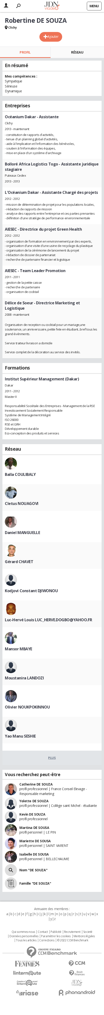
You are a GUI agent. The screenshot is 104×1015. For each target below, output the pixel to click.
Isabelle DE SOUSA (34, 854)
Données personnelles (23, 936)
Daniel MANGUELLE (22, 532)
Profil (25, 52)
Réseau (77, 52)
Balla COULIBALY (20, 474)
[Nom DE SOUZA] (11, 870)
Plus (52, 757)
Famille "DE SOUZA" (35, 883)
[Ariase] (27, 992)
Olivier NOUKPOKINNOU (27, 707)
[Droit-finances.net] (77, 973)
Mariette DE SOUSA (35, 841)
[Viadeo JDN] (77, 983)
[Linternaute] (27, 973)
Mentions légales (84, 936)
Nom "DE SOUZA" (33, 870)
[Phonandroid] (77, 993)
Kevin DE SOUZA (32, 814)
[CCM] (77, 963)
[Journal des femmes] (27, 964)
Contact (43, 932)
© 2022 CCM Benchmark (72, 940)
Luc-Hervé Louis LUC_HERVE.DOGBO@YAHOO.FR (48, 619)
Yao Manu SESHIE (20, 736)
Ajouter (52, 36)
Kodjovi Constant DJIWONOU (31, 590)
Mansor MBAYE (18, 649)
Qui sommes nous (23, 932)
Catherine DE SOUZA (35, 784)
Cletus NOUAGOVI (21, 503)
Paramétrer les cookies (56, 936)
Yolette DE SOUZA (33, 801)
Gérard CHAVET (19, 561)
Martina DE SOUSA (34, 827)
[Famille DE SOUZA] (11, 883)
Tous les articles (26, 940)
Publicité (56, 932)
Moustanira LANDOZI (24, 678)
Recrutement (72, 932)
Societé (87, 932)
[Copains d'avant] (27, 983)
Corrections (46, 940)
